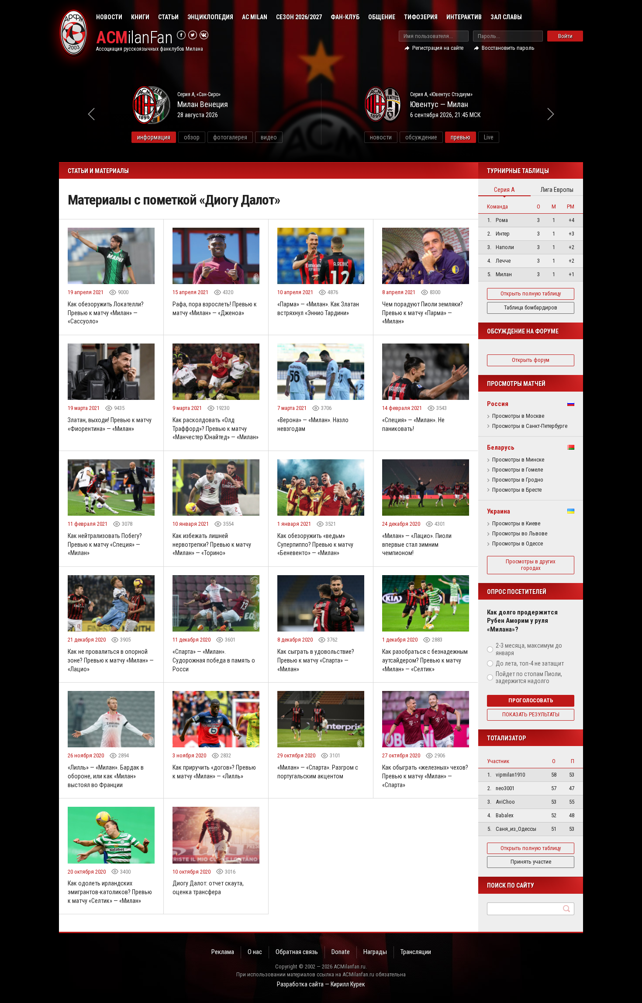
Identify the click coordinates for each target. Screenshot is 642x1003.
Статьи (168, 17)
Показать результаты (530, 714)
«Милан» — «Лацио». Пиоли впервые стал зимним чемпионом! (417, 544)
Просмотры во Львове (519, 534)
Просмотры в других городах (531, 564)
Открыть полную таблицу (530, 293)
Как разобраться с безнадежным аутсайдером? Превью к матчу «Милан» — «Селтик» (425, 660)
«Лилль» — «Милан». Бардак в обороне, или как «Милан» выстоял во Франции (106, 776)
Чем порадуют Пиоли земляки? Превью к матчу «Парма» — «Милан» (422, 313)
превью (460, 137)
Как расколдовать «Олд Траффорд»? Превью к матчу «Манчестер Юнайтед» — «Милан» (216, 428)
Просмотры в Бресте (517, 490)
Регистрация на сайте (437, 48)
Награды (375, 952)
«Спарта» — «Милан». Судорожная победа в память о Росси (214, 660)
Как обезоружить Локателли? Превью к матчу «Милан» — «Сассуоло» (106, 313)
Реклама (222, 952)
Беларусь (500, 447)
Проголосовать (530, 700)
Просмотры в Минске (518, 460)
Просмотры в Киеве (516, 524)
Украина (498, 511)
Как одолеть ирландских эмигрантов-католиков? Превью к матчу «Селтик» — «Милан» (110, 892)
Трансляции (415, 952)
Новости (109, 17)
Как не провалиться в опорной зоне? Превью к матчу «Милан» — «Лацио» (111, 660)
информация (153, 137)
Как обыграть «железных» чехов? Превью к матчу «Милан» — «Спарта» (425, 776)
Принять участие (531, 861)
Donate (340, 952)
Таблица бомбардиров (530, 307)
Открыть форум (530, 360)
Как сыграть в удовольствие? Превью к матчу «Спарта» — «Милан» (315, 660)
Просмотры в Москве (518, 416)
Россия (497, 404)
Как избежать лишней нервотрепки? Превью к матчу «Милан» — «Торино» (212, 544)
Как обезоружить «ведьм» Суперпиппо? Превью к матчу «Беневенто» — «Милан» (315, 544)
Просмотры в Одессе (517, 544)
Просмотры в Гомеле (517, 470)
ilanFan (134, 37)
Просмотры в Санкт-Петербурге (529, 426)
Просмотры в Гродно (517, 480)
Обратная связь (297, 952)
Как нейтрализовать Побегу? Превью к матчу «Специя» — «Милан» (105, 544)
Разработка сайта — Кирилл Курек (321, 984)
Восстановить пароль (508, 48)
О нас (255, 952)
